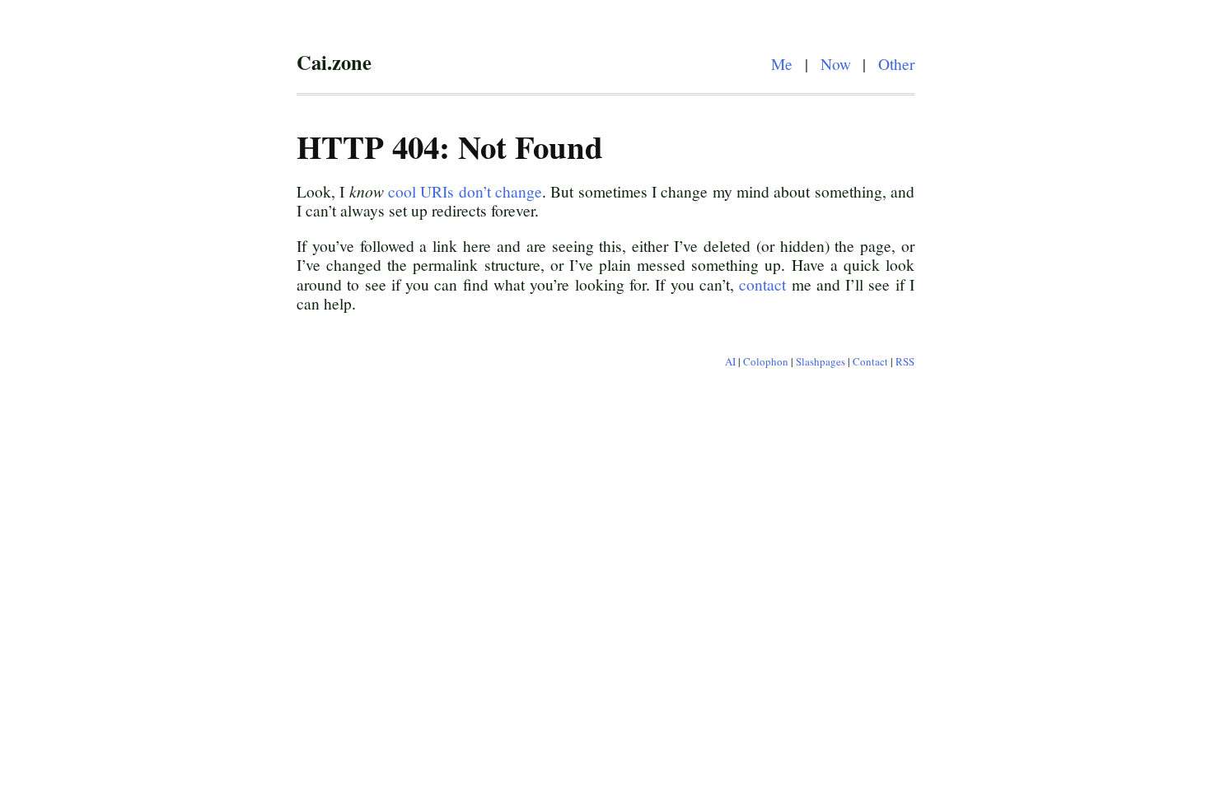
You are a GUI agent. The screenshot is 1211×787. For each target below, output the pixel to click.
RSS (904, 361)
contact (762, 284)
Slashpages (820, 361)
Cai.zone (334, 62)
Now (836, 63)
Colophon (765, 361)
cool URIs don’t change (465, 191)
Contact (870, 361)
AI (730, 361)
